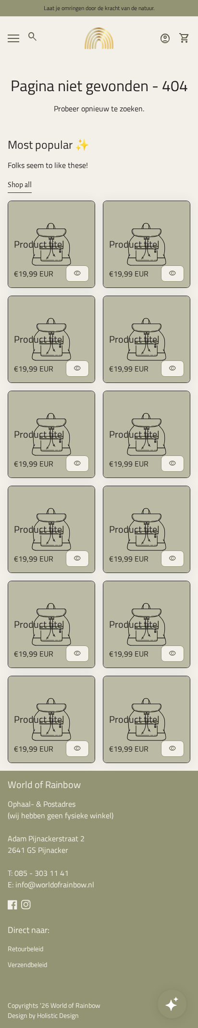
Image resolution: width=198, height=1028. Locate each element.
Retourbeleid (25, 949)
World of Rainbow (44, 784)
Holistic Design (58, 1015)
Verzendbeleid (27, 964)
